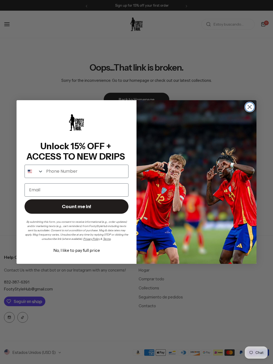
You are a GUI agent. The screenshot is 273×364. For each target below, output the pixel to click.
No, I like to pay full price (76, 250)
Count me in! (76, 206)
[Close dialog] (249, 107)
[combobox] (34, 171)
